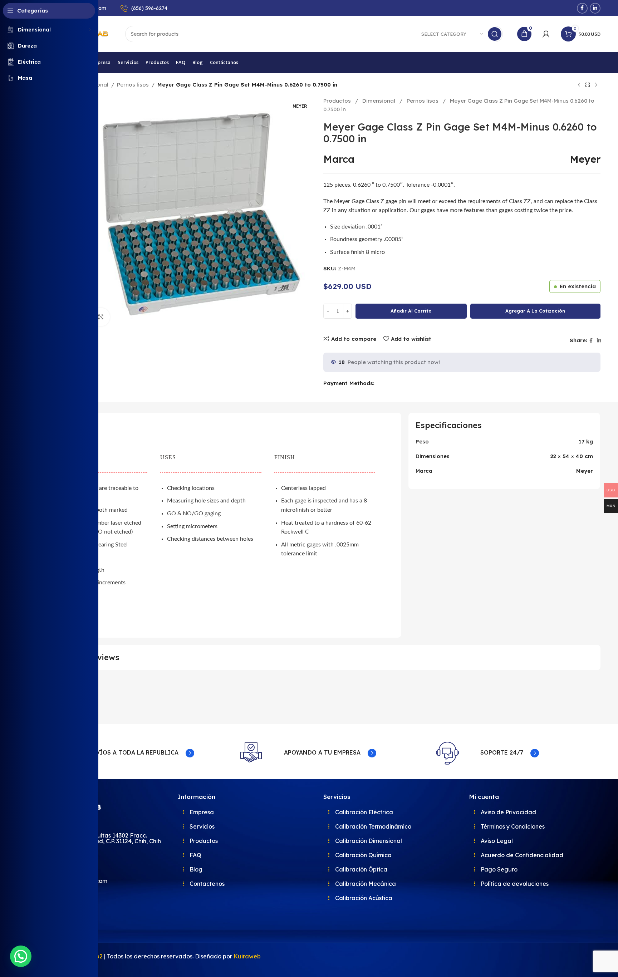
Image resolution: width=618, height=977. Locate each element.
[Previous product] (579, 85)
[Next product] (596, 85)
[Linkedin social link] (595, 8)
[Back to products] (587, 85)
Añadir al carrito (411, 311)
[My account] (546, 34)
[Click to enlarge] (101, 317)
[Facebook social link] (582, 8)
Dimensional (379, 100)
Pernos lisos (133, 84)
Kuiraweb (247, 956)
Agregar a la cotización (535, 311)
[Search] (494, 34)
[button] (20, 956)
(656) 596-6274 (149, 8)
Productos (337, 100)
